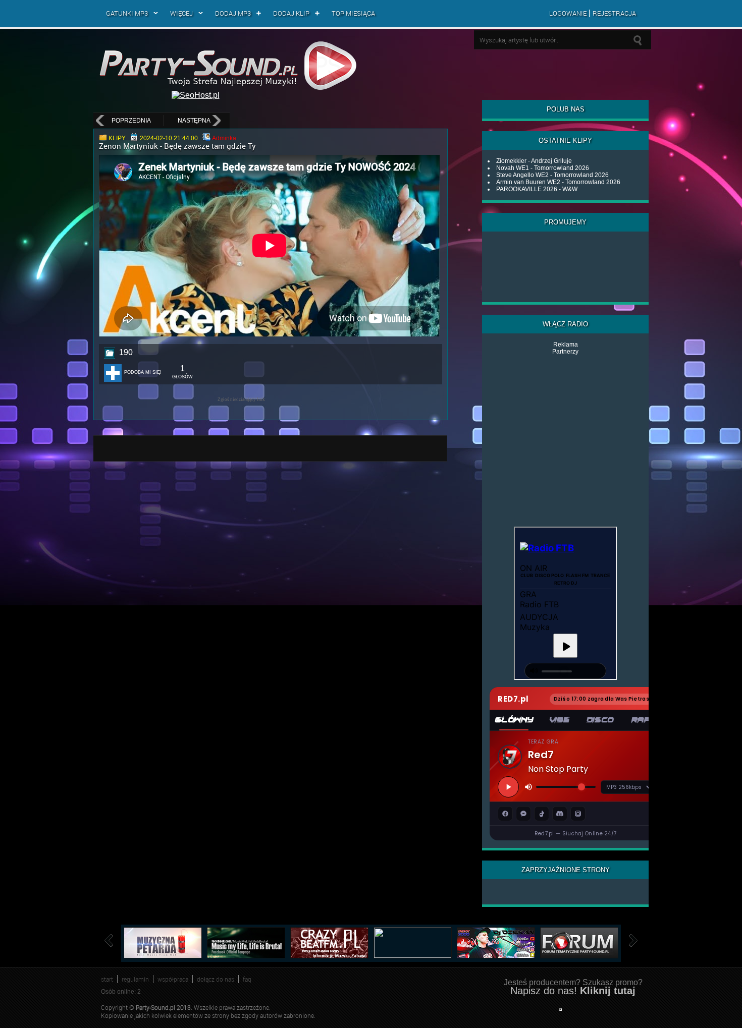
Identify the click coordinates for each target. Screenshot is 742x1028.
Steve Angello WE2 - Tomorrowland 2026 (552, 175)
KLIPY (117, 138)
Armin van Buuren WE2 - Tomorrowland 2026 (558, 182)
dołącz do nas (215, 979)
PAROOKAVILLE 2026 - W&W (536, 189)
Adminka (224, 138)
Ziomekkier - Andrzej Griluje (534, 160)
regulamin (135, 979)
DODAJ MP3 (233, 13)
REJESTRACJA (614, 13)
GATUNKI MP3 (127, 13)
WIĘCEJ (181, 13)
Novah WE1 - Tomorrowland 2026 (542, 168)
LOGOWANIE (568, 13)
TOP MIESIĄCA (353, 13)
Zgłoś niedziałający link (241, 399)
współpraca (172, 979)
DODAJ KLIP (291, 13)
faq (247, 979)
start (107, 979)
